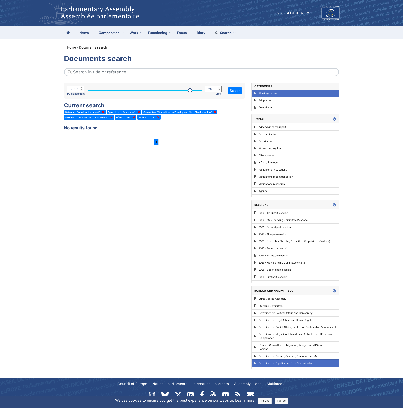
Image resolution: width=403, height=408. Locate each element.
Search (226, 33)
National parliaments (169, 384)
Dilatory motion (267, 155)
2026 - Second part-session (275, 227)
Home (71, 47)
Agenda (263, 191)
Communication (268, 134)
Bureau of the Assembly (272, 298)
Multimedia (276, 384)
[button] (334, 119)
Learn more (244, 400)
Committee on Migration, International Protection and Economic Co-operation (296, 336)
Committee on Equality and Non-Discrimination (286, 363)
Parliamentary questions (273, 169)
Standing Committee (271, 305)
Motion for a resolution (272, 183)
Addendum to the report (272, 127)
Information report (269, 162)
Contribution (266, 141)
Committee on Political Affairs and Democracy (286, 313)
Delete (102, 112)
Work (134, 33)
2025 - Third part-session (273, 255)
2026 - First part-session (273, 234)
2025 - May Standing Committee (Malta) (282, 262)
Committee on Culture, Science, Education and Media (290, 356)
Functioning (157, 33)
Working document (269, 93)
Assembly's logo (248, 384)
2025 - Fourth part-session (274, 248)
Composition (109, 33)
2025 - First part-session (273, 276)
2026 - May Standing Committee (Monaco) (284, 220)
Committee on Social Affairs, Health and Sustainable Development (297, 327)
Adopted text (266, 100)
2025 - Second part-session (275, 269)
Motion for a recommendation (276, 176)
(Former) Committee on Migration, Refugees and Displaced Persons (293, 347)
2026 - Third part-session (273, 212)
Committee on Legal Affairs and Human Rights (285, 320)
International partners (210, 384)
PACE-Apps (300, 13)
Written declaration (270, 148)
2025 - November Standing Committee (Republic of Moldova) (294, 241)
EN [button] (277, 13)
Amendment (266, 107)
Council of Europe (132, 384)
